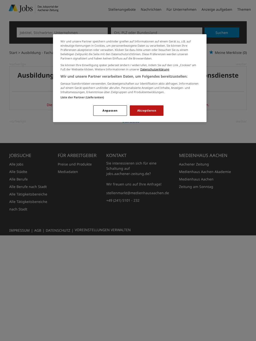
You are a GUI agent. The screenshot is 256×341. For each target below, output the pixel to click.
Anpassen (110, 110)
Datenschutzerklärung (154, 69)
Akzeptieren (146, 110)
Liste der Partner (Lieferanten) (82, 97)
